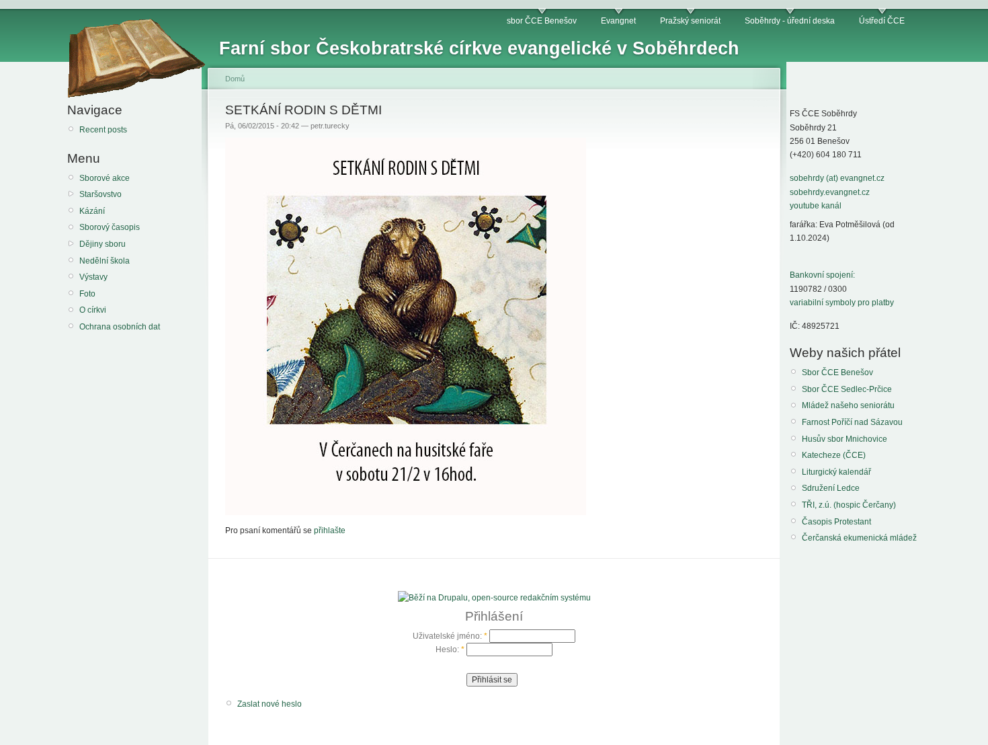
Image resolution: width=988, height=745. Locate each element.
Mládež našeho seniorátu (848, 405)
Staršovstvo (100, 194)
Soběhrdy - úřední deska (790, 21)
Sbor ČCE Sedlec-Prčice (847, 389)
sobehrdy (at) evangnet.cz (837, 178)
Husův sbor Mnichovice (844, 439)
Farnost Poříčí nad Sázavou (852, 422)
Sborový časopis (109, 227)
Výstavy (93, 277)
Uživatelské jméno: (450, 636)
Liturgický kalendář (836, 472)
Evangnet (618, 21)
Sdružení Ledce (831, 488)
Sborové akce (104, 178)
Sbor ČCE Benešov (837, 372)
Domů (235, 79)
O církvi (92, 310)
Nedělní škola (104, 261)
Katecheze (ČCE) (834, 455)
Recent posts (103, 129)
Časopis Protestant (836, 521)
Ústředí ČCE (882, 21)
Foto (87, 294)
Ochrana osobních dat (119, 326)
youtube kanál (815, 205)
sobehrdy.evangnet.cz (830, 192)
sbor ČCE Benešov (542, 21)
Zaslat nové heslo (269, 704)
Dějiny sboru (102, 244)
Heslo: (450, 649)
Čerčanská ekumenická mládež (859, 538)
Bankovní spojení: (822, 275)
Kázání (92, 211)
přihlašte (329, 530)
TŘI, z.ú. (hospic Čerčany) (849, 505)
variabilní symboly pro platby (842, 302)
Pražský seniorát (690, 21)
